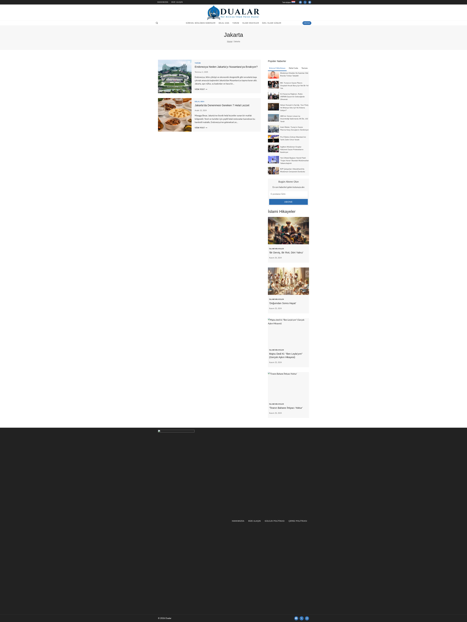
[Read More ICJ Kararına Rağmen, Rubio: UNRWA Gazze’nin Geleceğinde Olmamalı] (273, 95)
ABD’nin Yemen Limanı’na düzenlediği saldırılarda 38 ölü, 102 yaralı (294, 118)
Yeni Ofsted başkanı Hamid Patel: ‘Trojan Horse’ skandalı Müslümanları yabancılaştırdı (294, 160)
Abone (307, 23)
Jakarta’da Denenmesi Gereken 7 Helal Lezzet (222, 105)
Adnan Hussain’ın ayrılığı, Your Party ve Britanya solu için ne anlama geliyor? (294, 107)
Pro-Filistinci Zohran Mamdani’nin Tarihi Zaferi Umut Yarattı (293, 138)
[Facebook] (300, 2)
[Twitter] (305, 2)
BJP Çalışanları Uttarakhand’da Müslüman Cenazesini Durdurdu (292, 170)
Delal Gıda (224, 23)
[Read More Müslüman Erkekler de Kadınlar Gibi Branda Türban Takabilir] (273, 75)
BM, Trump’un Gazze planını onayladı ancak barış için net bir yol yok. (294, 85)
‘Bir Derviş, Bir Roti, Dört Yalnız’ (286, 252)
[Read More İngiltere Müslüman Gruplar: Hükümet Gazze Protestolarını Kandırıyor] (273, 148)
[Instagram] (309, 2)
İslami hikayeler (250, 23)
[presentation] (288, 230)
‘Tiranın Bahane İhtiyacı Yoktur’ (286, 408)
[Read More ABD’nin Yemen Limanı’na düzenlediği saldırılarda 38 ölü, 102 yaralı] (273, 118)
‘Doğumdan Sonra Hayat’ (282, 303)
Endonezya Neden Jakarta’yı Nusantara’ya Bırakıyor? (226, 66)
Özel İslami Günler (271, 23)
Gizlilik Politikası (275, 521)
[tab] (277, 68)
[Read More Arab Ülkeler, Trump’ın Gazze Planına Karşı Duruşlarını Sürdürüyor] (273, 129)
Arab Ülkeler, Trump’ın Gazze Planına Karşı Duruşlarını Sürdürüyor (294, 128)
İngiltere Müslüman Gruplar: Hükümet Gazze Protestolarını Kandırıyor (291, 149)
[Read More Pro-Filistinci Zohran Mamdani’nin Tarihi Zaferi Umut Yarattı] (273, 138)
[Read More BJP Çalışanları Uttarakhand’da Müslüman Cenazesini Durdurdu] (273, 170)
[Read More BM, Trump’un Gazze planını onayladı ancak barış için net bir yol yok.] (273, 84)
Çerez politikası (298, 521)
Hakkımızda (162, 2)
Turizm (235, 23)
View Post (201, 89)
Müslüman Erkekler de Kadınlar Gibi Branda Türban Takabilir (294, 74)
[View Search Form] (157, 23)
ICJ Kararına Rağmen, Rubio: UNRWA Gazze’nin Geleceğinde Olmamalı (292, 96)
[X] (302, 618)
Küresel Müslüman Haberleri (201, 23)
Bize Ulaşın (177, 2)
